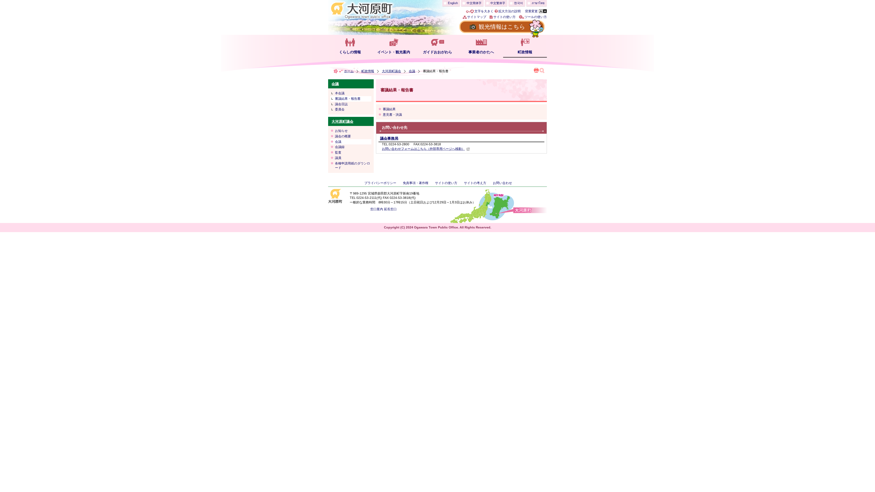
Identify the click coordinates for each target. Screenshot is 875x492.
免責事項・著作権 (415, 183)
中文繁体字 (497, 3)
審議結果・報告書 (347, 98)
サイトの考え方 (475, 183)
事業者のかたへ (481, 52)
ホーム (349, 71)
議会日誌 (341, 104)
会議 (412, 71)
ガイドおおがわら (437, 52)
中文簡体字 (474, 3)
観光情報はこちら (502, 26)
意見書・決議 (392, 114)
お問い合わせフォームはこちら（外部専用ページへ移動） (423, 149)
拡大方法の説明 (509, 11)
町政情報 (525, 52)
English (453, 3)
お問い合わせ (502, 183)
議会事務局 (389, 138)
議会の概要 (343, 136)
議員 (338, 158)
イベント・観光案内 (393, 52)
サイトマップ (476, 17)
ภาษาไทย (538, 3)
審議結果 (389, 109)
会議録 (340, 147)
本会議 (340, 93)
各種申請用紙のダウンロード (352, 165)
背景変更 (531, 11)
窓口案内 (376, 209)
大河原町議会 (391, 71)
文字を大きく (484, 11)
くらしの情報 (350, 52)
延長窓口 (390, 209)
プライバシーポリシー (380, 183)
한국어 (518, 3)
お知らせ (341, 131)
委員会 (340, 109)
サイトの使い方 (504, 17)
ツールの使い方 (536, 17)
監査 (338, 152)
